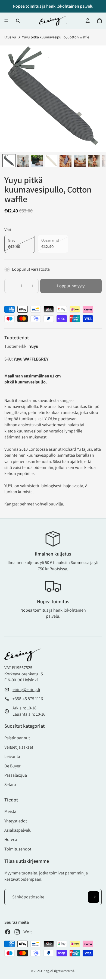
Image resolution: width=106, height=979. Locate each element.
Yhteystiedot (15, 821)
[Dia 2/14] (23, 161)
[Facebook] (7, 932)
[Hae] (18, 21)
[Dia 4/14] (51, 161)
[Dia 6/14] (80, 161)
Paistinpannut (17, 738)
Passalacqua (15, 775)
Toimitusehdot (17, 849)
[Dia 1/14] (9, 161)
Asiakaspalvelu (18, 830)
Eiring (45, 971)
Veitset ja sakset (18, 747)
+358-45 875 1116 (28, 699)
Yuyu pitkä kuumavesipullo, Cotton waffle (55, 37)
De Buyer (12, 766)
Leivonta (12, 756)
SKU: (9, 359)
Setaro (10, 784)
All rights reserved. (62, 971)
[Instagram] (17, 932)
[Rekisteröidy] (93, 897)
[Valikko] (6, 20)
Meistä (10, 811)
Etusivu (10, 37)
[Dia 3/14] (37, 161)
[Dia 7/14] (94, 161)
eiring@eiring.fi (26, 689)
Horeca (10, 839)
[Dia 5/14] (65, 161)
